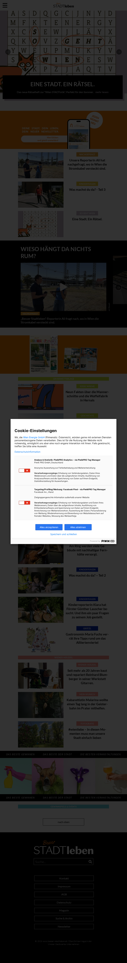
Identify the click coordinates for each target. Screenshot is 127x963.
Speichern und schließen (63, 534)
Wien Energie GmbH (34, 437)
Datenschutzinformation (27, 451)
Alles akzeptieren (49, 527)
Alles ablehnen (78, 527)
